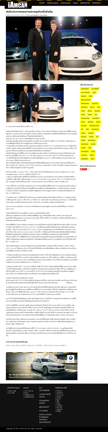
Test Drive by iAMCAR (28, 392)
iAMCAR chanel (13, 387)
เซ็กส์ (58, 401)
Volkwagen (84, 159)
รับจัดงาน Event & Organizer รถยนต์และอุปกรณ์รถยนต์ (45, 418)
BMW (24, 345)
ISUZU (83, 114)
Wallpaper (60, 409)
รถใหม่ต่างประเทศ (29, 397)
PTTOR (83, 140)
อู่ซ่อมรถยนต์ (44, 406)
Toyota (92, 155)
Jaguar (90, 114)
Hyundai (97, 111)
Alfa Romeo (85, 89)
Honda (90, 111)
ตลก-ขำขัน (59, 407)
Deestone (84, 107)
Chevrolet (30, 345)
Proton (91, 136)
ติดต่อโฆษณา (96, 3)
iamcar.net (23, 428)
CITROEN (39, 345)
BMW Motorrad (85, 100)
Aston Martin (16, 345)
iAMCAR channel (52, 3)
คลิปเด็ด (59, 411)
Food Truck (60, 395)
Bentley (83, 96)
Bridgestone (85, 103)
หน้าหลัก (41, 3)
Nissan (83, 133)
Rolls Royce (91, 140)
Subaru (93, 144)
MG (82, 129)
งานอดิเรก (59, 405)
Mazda (98, 122)
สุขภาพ (58, 399)
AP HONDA (95, 89)
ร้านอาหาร (59, 391)
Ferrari (51, 345)
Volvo (92, 159)
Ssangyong (84, 144)
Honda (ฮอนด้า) (60, 345)
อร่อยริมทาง (60, 393)
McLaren (84, 125)
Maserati (90, 122)
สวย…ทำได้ (11, 393)
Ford (98, 107)
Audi (94, 92)
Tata (90, 148)
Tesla (93, 151)
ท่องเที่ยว (59, 397)
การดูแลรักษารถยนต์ (44, 401)
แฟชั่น (58, 403)
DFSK (45, 345)
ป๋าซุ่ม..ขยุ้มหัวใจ (43, 15)
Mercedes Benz (94, 125)
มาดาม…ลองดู (12, 391)
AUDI (8, 345)
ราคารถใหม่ (43, 410)
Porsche (83, 136)
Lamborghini (85, 118)
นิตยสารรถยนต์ (66, 3)
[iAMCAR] (19, 2)
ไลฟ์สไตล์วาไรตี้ (85, 3)
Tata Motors (84, 151)
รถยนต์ (75, 3)
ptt (97, 136)
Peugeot (91, 133)
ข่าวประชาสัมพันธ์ (33, 15)
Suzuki (83, 148)
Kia (96, 114)
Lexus (83, 122)
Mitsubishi (95, 129)
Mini (87, 129)
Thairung (84, 155)
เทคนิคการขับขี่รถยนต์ (44, 395)
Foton (83, 111)
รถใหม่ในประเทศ (28, 395)
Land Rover (95, 118)
